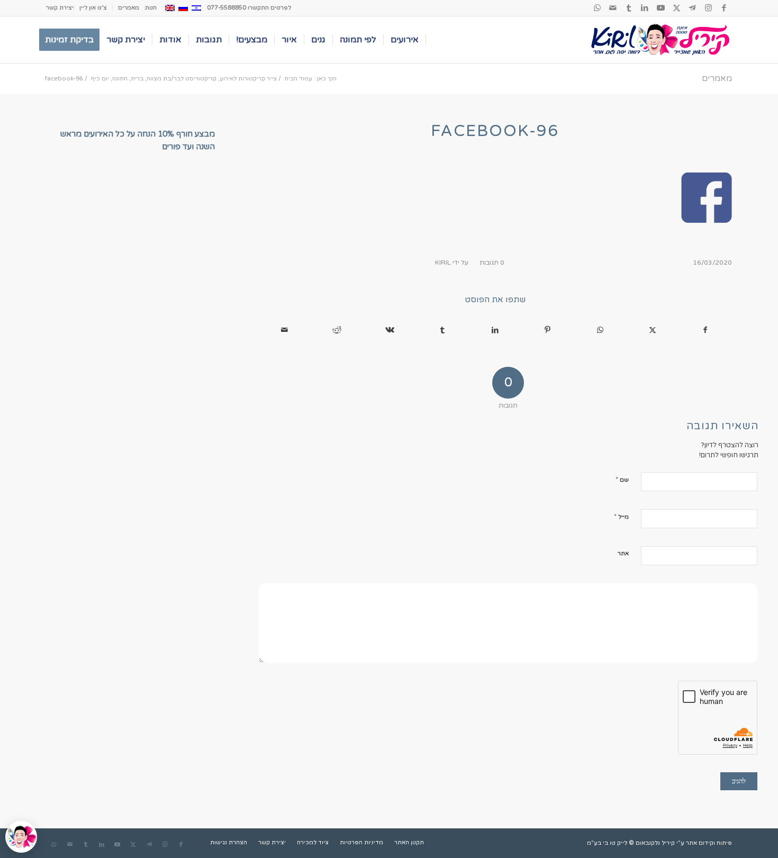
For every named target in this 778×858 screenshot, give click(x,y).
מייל (621, 516)
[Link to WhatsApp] (597, 8)
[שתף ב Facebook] (705, 330)
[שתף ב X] (653, 330)
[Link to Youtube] (660, 8)
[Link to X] (676, 8)
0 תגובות (492, 262)
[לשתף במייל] (284, 330)
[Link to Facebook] (724, 8)
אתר (623, 553)
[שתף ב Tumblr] (442, 330)
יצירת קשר (60, 7)
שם (622, 479)
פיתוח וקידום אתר (709, 842)
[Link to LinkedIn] (645, 8)
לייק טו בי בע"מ (607, 842)
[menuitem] (150, 8)
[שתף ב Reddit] (337, 330)
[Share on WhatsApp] (600, 330)
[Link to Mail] (613, 8)
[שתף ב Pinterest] (547, 330)
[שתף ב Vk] (389, 330)
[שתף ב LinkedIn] (494, 330)
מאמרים (128, 7)
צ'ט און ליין (93, 7)
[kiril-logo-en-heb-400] (660, 39)
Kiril (443, 262)
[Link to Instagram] (708, 8)
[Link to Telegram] (692, 8)
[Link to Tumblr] (629, 8)
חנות (151, 7)
